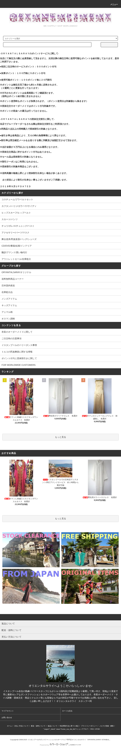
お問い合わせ (7, 717)
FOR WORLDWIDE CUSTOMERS (18, 365)
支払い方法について (21, 726)
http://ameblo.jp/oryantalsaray (32, 729)
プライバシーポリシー (89, 726)
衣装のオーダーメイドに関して (17, 332)
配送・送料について (38, 726)
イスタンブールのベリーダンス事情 (19, 345)
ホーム (9, 726)
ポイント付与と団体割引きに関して (19, 358)
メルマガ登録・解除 (106, 726)
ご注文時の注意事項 (11, 338)
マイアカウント (8, 711)
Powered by (44, 745)
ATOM (97, 729)
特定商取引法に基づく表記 (69, 726)
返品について (52, 726)
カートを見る (67, 711)
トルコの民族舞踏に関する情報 (17, 351)
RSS (92, 729)
